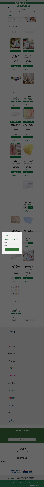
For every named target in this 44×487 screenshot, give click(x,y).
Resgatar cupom (12, 250)
